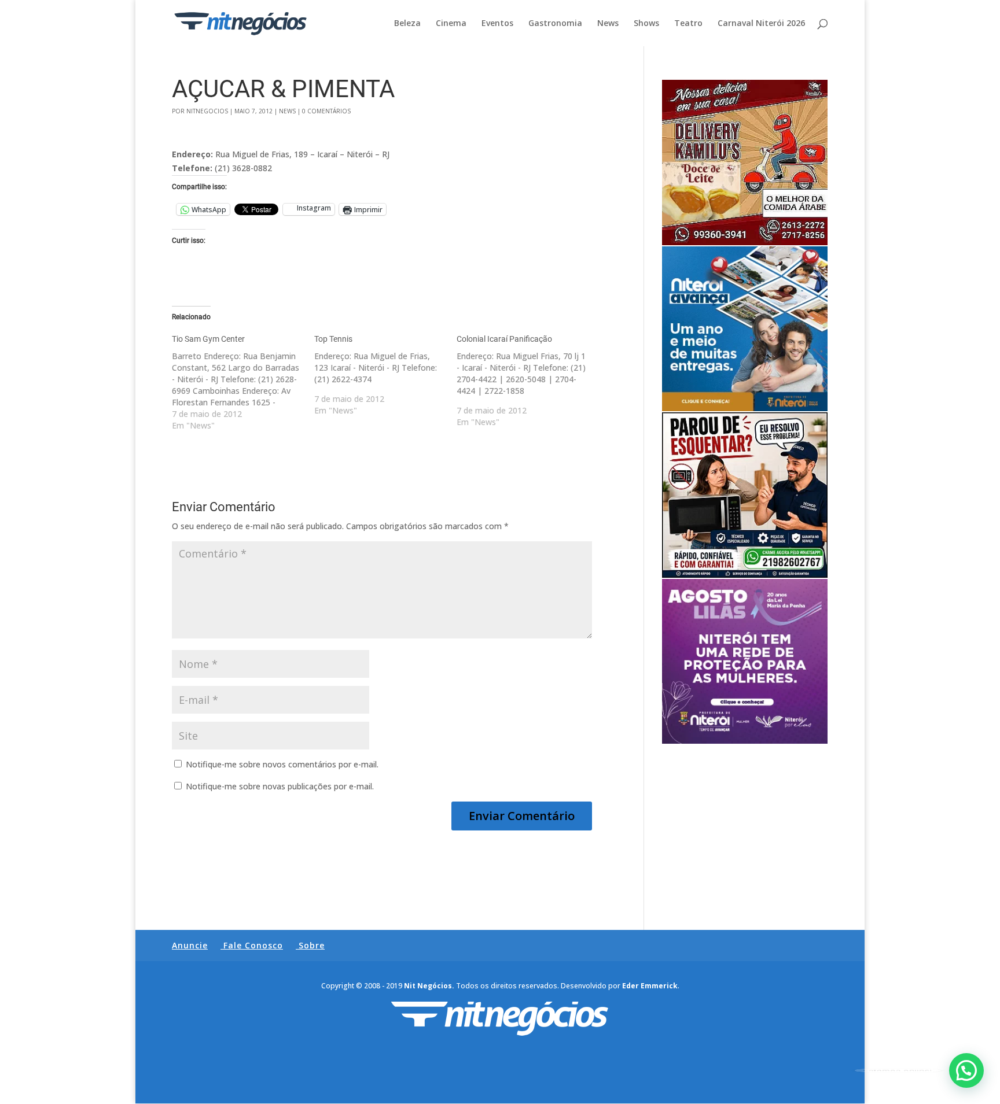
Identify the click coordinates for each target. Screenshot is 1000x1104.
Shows (646, 23)
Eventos (497, 23)
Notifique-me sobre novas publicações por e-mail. (280, 786)
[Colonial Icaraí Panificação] (528, 380)
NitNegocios (207, 111)
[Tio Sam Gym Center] (243, 382)
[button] (966, 1070)
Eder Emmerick (650, 986)
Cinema (451, 23)
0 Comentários (326, 111)
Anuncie (190, 945)
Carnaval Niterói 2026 (761, 23)
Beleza (407, 23)
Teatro (688, 23)
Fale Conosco (253, 945)
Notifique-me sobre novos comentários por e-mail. (282, 764)
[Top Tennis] (385, 374)
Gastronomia (555, 23)
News (608, 23)
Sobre (312, 945)
